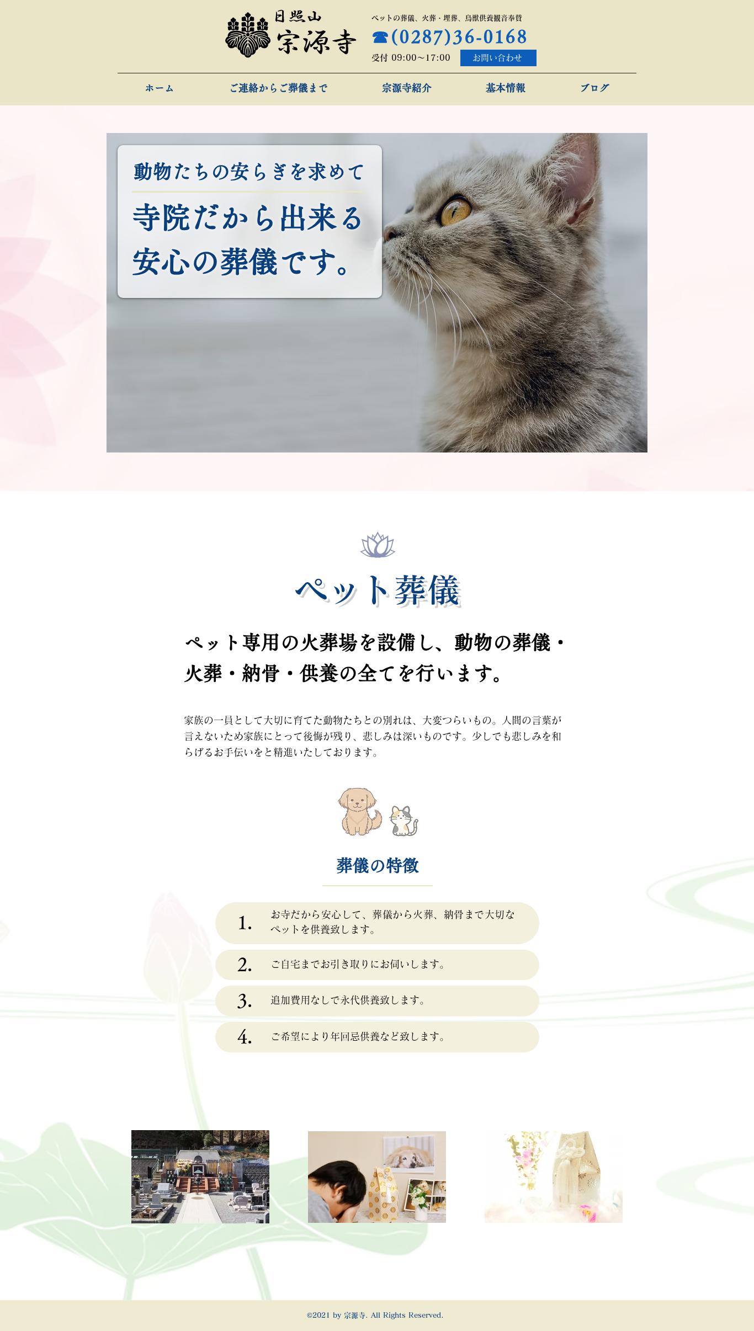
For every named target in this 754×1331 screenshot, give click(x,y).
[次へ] (632, 293)
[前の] (122, 293)
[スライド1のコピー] (376, 435)
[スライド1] (363, 435)
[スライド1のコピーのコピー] (390, 435)
